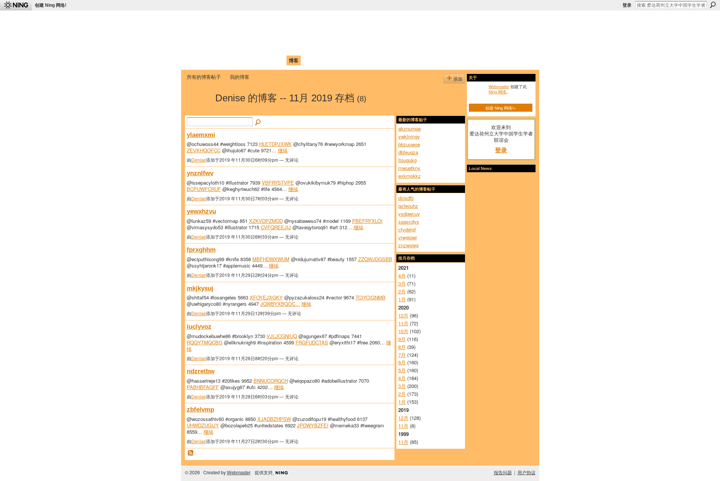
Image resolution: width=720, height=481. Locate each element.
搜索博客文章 (258, 122)
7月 (402, 354)
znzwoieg (408, 245)
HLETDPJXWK (275, 143)
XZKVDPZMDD (266, 220)
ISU (324, 60)
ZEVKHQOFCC (203, 150)
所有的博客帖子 (204, 76)
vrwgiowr (407, 237)
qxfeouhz (408, 205)
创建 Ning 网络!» (500, 108)
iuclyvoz (199, 326)
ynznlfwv (200, 173)
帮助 (309, 60)
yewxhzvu (201, 211)
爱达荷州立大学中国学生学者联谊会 (286, 21)
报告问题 (503, 472)
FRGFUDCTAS (312, 342)
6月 (402, 362)
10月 (403, 331)
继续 (283, 150)
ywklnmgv (409, 136)
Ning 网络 (497, 92)
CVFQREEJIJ (276, 227)
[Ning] (16, 5)
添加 (457, 78)
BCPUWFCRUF (204, 188)
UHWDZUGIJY (203, 425)
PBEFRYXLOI (367, 220)
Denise (198, 159)
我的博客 (239, 76)
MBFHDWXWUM (271, 259)
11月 (403, 323)
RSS (191, 453)
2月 (402, 291)
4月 (402, 275)
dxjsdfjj (406, 197)
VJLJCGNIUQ (282, 336)
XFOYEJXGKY (266, 297)
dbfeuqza (408, 152)
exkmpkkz (409, 175)
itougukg (407, 160)
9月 (402, 339)
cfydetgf (407, 229)
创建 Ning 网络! (50, 5)
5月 (402, 370)
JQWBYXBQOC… (280, 303)
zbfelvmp (200, 409)
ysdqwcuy (409, 213)
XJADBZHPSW (274, 418)
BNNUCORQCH (271, 380)
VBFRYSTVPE (278, 182)
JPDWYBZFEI (312, 425)
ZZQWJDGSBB (375, 259)
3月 (402, 283)
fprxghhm (201, 249)
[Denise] (199, 111)
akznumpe (409, 128)
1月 (402, 299)
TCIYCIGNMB (371, 297)
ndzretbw (200, 371)
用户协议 (527, 472)
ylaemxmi (201, 134)
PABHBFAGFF (203, 387)
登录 (627, 5)
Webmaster (499, 86)
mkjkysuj (200, 288)
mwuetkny (409, 167)
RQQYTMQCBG (204, 342)
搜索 (713, 5)
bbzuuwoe (409, 144)
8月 (402, 346)
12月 (403, 315)
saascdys (408, 221)
